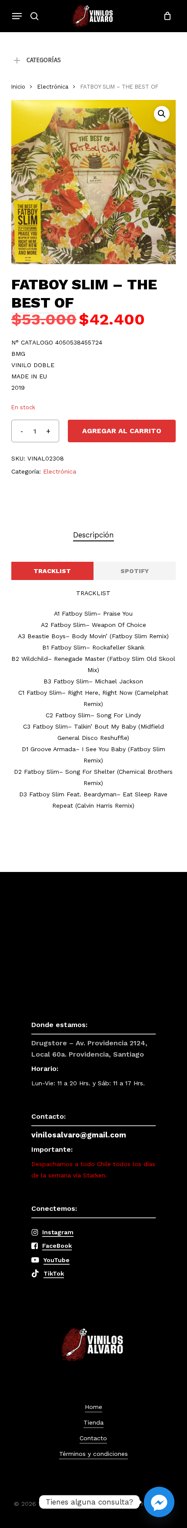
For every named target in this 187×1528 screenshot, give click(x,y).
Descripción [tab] (93, 534)
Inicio (18, 86)
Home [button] (93, 1406)
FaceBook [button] (57, 1245)
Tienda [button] (93, 1422)
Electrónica (52, 86)
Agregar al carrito (121, 431)
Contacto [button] (93, 1438)
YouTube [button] (56, 1259)
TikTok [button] (53, 1273)
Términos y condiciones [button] (93, 1453)
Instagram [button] (57, 1232)
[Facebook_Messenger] (159, 1502)
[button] (17, 16)
